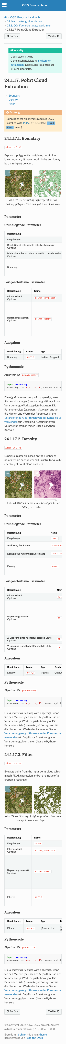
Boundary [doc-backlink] (22, 138)
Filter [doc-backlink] (18, 754)
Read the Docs (34, 1038)
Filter (11, 103)
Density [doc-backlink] (20, 439)
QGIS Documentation (35, 5)
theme (43, 1034)
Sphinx (22, 1034)
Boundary (14, 95)
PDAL (26, 123)
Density (13, 99)
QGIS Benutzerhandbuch (25, 17)
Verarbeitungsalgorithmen (24, 21)
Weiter (52, 36)
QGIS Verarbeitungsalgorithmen (29, 25)
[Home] (5, 17)
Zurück (13, 36)
